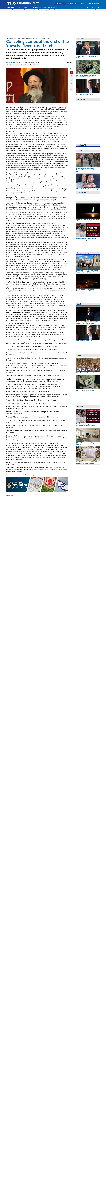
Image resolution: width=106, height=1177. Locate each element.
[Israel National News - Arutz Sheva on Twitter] (87, 7)
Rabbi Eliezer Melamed (13, 65)
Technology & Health (46, 9)
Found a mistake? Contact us (37, 494)
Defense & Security (53, 7)
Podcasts (36, 9)
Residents (23, 65)
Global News (34, 7)
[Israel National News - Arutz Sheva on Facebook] (90, 7)
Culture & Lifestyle (28, 9)
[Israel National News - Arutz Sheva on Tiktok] (98, 7)
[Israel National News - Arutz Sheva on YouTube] (95, 7)
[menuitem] (8, 7)
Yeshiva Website (58, 9)
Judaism (14, 9)
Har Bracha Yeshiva (33, 65)
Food (19, 9)
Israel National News (11, 38)
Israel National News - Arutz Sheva (19, 4)
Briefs (19, 7)
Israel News (26, 7)
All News (13, 7)
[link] (88, 57)
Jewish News (42, 7)
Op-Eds (9, 9)
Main (8, 7)
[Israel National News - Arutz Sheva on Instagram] (92, 7)
